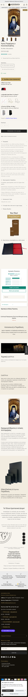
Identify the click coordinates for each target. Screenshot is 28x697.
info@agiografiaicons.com (10, 602)
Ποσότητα (3, 122)
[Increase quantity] (7, 125)
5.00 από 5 (17, 274)
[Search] (4, 4)
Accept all (8, 690)
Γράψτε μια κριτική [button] (14, 287)
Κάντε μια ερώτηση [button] (14, 291)
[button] (4, 54)
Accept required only (20, 690)
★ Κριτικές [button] (26, 350)
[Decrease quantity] (2, 125)
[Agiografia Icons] (14, 5)
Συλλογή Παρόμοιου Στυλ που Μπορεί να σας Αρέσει (14, 317)
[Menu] (1, 4)
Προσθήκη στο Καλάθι (14, 131)
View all (14, 320)
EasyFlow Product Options (11, 118)
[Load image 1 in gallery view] (14, 23)
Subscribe (14, 652)
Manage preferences (14, 693)
